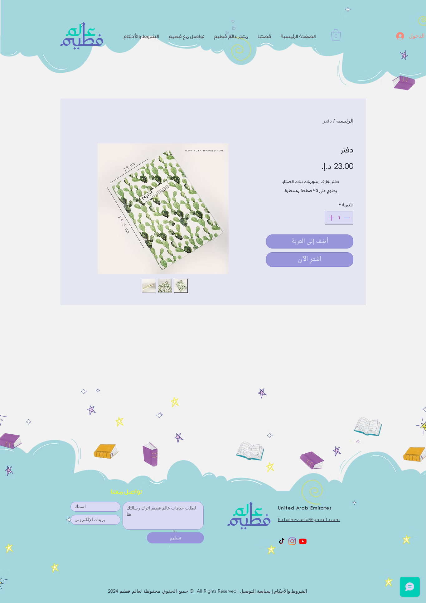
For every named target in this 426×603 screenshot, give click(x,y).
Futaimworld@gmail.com (309, 519)
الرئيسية (344, 121)
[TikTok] (281, 541)
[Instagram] (292, 541)
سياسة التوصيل (255, 591)
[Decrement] (347, 217)
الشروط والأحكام (290, 591)
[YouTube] (303, 541)
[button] (336, 35)
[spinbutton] (339, 217)
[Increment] (331, 217)
